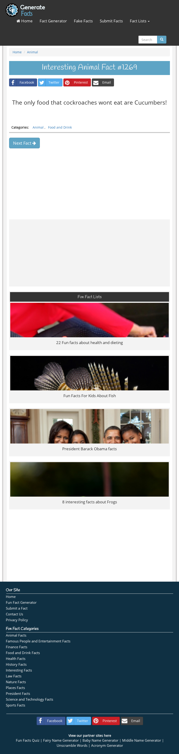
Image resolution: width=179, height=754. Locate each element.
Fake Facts (83, 21)
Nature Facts (16, 681)
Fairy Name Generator (61, 740)
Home (26, 21)
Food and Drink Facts (23, 652)
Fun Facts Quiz (27, 740)
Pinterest (81, 82)
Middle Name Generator (141, 740)
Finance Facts (16, 647)
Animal (32, 52)
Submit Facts (111, 21)
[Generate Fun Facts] (25, 6)
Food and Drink (60, 127)
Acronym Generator (107, 745)
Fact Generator (53, 21)
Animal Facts (16, 635)
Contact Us (14, 614)
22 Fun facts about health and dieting (89, 342)
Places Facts (15, 687)
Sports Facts (15, 705)
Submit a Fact (17, 608)
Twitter (53, 82)
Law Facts (13, 676)
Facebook (27, 82)
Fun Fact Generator (21, 602)
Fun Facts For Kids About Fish (89, 395)
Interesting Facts (19, 670)
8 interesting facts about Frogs (89, 502)
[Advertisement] (89, 182)
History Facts (16, 664)
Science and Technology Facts (29, 699)
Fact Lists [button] (138, 21)
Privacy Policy (17, 620)
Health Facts (15, 658)
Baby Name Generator (100, 740)
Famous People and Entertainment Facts (38, 641)
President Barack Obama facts (89, 448)
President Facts (18, 693)
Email (106, 82)
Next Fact (22, 143)
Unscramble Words (72, 745)
